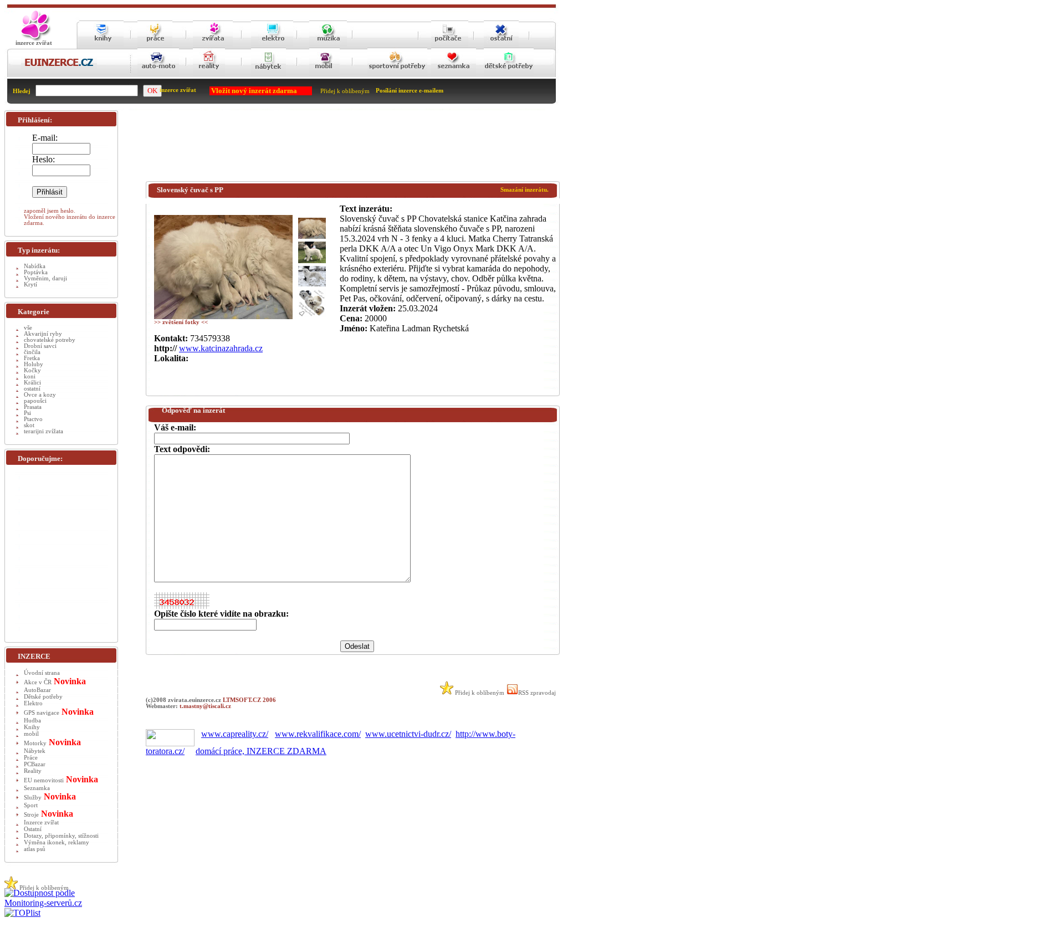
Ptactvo (33, 419)
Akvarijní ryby (43, 334)
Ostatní (33, 829)
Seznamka (37, 788)
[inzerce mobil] (324, 75)
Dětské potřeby (43, 697)
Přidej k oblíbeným (345, 91)
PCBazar (34, 764)
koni (29, 376)
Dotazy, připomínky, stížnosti (61, 836)
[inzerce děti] (509, 75)
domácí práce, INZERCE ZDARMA (261, 751)
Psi (27, 413)
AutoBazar (37, 690)
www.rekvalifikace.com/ (318, 734)
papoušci (35, 401)
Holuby (33, 364)
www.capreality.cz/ (234, 734)
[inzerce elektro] (272, 45)
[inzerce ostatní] (501, 46)
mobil (31, 734)
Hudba (32, 720)
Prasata (33, 407)
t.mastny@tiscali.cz (205, 706)
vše (28, 328)
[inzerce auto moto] (158, 75)
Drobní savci (40, 346)
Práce (31, 758)
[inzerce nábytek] (268, 75)
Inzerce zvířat (41, 822)
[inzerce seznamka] (453, 75)
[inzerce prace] (154, 46)
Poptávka (36, 272)
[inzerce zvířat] (213, 46)
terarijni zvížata (43, 431)
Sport (31, 805)
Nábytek (34, 751)
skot (29, 425)
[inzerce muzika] (328, 46)
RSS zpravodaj (537, 693)
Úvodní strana (42, 673)
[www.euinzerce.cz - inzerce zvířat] (34, 39)
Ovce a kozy (40, 395)
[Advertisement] (347, 148)
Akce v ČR (38, 682)
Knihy (32, 727)
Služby (33, 798)
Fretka (32, 358)
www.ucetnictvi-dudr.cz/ (408, 734)
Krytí (30, 284)
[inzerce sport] (397, 75)
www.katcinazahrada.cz (221, 348)
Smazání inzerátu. (524, 190)
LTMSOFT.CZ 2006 (249, 700)
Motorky (35, 743)
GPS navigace (41, 713)
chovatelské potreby (49, 340)
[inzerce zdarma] (59, 67)
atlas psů (34, 849)
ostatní (32, 389)
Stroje (31, 815)
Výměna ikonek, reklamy (56, 842)
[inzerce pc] (449, 46)
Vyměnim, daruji (45, 278)
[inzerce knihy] (101, 46)
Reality (33, 771)
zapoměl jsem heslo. (49, 211)
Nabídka (34, 266)
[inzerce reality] (209, 75)
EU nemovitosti (44, 780)
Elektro (33, 703)
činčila (32, 352)
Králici (32, 383)
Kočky (32, 370)
